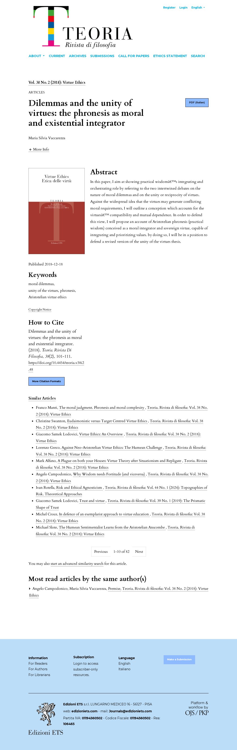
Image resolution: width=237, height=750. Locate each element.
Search (198, 56)
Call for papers (133, 56)
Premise (114, 588)
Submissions (102, 56)
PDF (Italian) (197, 102)
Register (169, 7)
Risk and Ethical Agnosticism (79, 487)
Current (57, 56)
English (124, 663)
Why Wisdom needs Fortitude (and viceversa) (109, 474)
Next (139, 551)
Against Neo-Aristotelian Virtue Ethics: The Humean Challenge (112, 447)
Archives (77, 56)
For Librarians (39, 675)
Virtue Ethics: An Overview (101, 434)
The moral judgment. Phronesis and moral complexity (102, 407)
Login (183, 7)
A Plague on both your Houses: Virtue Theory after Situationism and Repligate (120, 460)
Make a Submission (179, 659)
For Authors (37, 669)
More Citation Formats (46, 381)
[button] (38, 149)
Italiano (124, 669)
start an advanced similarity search (77, 563)
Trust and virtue (92, 500)
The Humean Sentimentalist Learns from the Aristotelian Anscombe (112, 527)
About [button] (35, 56)
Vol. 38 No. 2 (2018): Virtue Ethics (56, 82)
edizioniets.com (84, 711)
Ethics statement (170, 56)
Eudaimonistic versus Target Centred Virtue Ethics (107, 421)
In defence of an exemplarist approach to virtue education (104, 514)
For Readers (37, 663)
